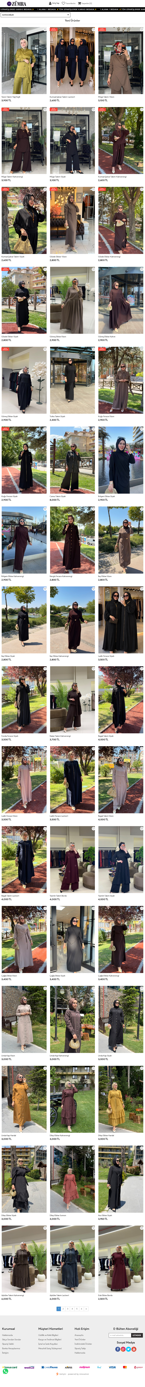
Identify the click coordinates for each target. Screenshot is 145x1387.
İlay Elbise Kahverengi (59, 656)
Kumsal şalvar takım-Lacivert (62, 97)
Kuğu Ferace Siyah (9, 496)
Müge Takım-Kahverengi (12, 177)
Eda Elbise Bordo (105, 1295)
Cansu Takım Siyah (58, 496)
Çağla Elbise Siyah (57, 976)
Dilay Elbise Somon (58, 1215)
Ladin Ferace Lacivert (59, 816)
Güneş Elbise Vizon (58, 336)
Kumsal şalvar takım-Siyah (12, 257)
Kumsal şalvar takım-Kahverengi (112, 177)
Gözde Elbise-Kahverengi (109, 257)
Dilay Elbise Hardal (106, 1135)
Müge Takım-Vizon (106, 97)
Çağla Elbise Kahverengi (108, 976)
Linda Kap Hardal (8, 1135)
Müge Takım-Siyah (58, 177)
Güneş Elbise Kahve (106, 336)
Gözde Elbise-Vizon (58, 257)
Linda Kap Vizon (8, 1056)
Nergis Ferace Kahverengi (61, 576)
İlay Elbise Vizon (105, 576)
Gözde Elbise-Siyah (9, 336)
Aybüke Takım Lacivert (59, 1295)
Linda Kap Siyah (105, 1056)
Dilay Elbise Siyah (8, 1215)
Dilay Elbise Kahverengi (60, 1135)
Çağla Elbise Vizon (9, 976)
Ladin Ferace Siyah (106, 656)
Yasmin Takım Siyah (106, 896)
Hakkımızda (80, 1353)
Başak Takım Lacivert (10, 896)
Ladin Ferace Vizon (9, 816)
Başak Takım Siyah (106, 736)
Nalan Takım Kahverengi (60, 736)
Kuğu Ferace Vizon (106, 416)
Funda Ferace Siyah (9, 736)
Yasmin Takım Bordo (58, 896)
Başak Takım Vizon (106, 816)
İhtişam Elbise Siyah (106, 496)
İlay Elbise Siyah (8, 656)
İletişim (5, 1353)
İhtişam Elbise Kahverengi (12, 576)
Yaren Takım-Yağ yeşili (10, 97)
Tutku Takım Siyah (57, 416)
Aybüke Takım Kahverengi (12, 1295)
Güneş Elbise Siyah (9, 416)
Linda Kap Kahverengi (59, 1056)
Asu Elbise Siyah (105, 1215)
